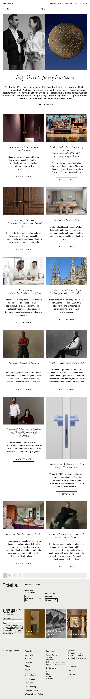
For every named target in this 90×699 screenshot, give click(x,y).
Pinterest (71, 670)
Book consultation (56, 3)
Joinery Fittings (31, 655)
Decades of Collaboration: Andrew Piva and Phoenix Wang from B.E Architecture (23, 432)
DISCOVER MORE (45, 104)
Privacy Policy (30, 686)
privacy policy (8, 633)
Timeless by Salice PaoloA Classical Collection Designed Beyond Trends (23, 223)
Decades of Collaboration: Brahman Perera (24, 365)
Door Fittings (30, 651)
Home (4, 9)
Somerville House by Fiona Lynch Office (24, 534)
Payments (29, 683)
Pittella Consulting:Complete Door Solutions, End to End (23, 292)
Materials (28, 658)
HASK (48, 676)
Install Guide (30, 679)
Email (8, 618)
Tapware (49, 657)
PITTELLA (83, 3)
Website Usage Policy (34, 694)
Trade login (69, 3)
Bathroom (50, 651)
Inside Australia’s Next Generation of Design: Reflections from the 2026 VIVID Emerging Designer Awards (66, 152)
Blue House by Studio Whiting (66, 220)
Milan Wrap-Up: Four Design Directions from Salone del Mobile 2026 (66, 292)
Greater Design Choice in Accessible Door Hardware (23, 149)
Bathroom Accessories (55, 662)
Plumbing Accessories (55, 664)
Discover (28, 666)
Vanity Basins (51, 655)
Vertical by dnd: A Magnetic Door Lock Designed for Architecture (66, 466)
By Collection (51, 668)
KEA (48, 674)
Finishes (28, 662)
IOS (47, 672)
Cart (76, 3)
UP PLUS (50, 679)
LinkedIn (71, 674)
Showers (49, 659)
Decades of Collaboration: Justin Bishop (66, 363)
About (27, 670)
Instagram (72, 666)
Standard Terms (31, 690)
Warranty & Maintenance (30, 674)
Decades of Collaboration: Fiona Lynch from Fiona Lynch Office (66, 536)
